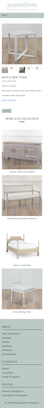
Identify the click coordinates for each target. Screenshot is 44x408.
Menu (4, 15)
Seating (6, 337)
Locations (7, 372)
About (5, 368)
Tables (6, 341)
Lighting (7, 346)
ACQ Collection (11, 333)
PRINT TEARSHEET (9, 100)
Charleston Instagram (15, 395)
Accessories (9, 354)
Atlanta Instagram (12, 391)
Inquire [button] (6, 111)
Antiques (7, 350)
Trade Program (11, 376)
